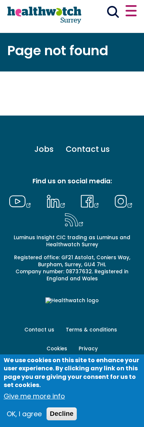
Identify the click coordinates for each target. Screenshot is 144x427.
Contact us (88, 149)
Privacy (88, 348)
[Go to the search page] (113, 13)
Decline (61, 413)
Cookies (57, 348)
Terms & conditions (91, 329)
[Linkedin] (57, 200)
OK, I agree (24, 413)
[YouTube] (21, 200)
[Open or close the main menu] (131, 12)
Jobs (44, 149)
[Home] (44, 15)
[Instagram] (123, 200)
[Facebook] (91, 200)
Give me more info (34, 396)
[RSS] (74, 219)
